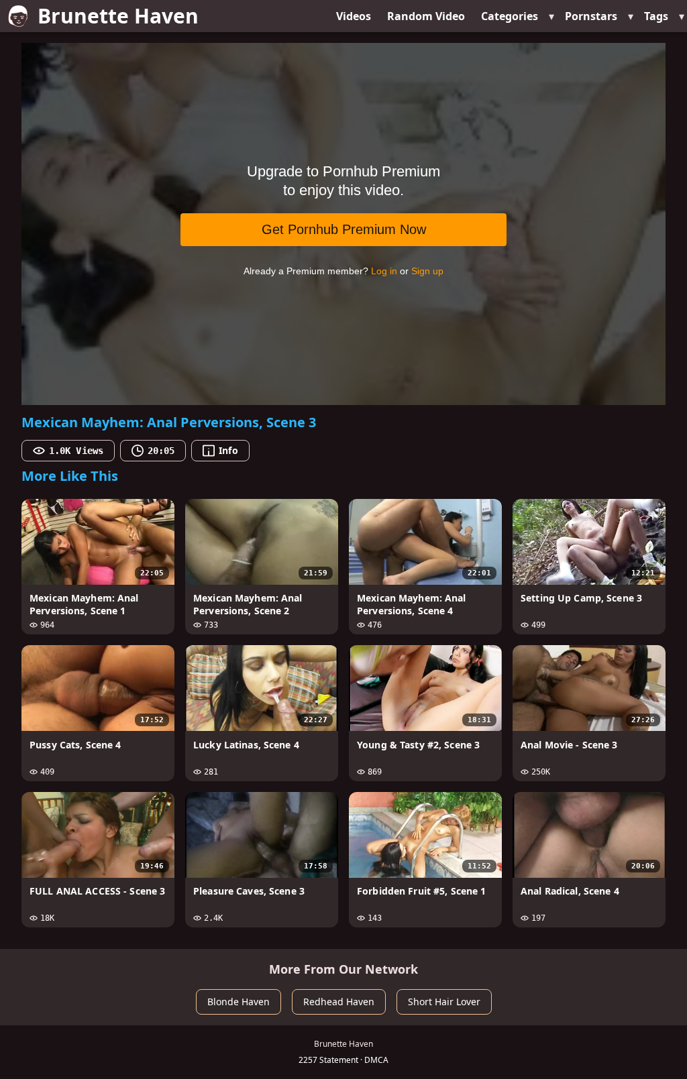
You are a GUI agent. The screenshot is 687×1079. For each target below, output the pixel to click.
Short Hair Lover (444, 1001)
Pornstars (591, 16)
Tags (656, 16)
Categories (509, 16)
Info (228, 450)
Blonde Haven (238, 1001)
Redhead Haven (338, 1001)
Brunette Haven (118, 16)
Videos (353, 16)
